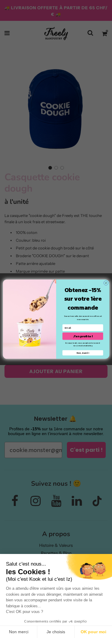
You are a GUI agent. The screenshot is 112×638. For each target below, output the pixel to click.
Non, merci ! (82, 352)
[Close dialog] (105, 282)
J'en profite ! (82, 335)
